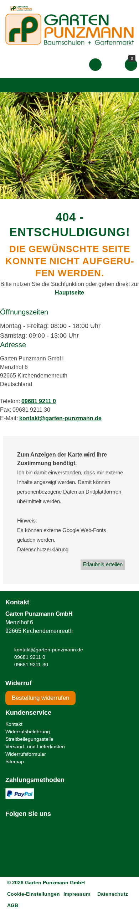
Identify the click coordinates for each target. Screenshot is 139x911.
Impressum (76, 894)
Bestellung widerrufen (40, 697)
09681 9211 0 (38, 401)
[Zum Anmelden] (95, 64)
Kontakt (13, 724)
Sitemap (14, 761)
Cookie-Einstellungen (33, 894)
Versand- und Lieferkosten (35, 746)
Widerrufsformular (25, 754)
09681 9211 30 (31, 664)
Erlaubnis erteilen (103, 564)
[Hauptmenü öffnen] (12, 85)
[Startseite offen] (69, 29)
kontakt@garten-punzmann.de (60, 418)
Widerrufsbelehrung (27, 731)
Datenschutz (112, 894)
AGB (12, 905)
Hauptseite (69, 293)
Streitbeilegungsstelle (29, 739)
